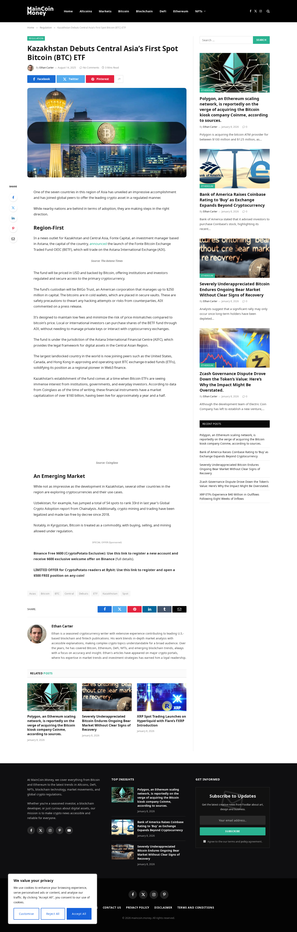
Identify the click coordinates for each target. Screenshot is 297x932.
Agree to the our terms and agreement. (234, 841)
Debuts (83, 593)
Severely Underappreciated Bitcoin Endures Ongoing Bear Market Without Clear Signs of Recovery (106, 723)
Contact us (112, 907)
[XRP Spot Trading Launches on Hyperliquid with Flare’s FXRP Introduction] (161, 697)
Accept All (79, 914)
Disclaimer (163, 907)
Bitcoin (123, 11)
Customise (26, 914)
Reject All (53, 914)
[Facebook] (13, 197)
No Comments (91, 67)
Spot (125, 593)
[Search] (268, 11)
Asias (32, 593)
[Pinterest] (13, 228)
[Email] (13, 239)
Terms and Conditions (195, 907)
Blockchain (144, 11)
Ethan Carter (46, 67)
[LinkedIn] (13, 218)
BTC (57, 593)
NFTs (198, 11)
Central (69, 593)
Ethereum (180, 11)
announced (98, 243)
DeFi (163, 11)
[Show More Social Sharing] (119, 79)
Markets (105, 11)
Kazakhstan (110, 593)
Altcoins (86, 11)
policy (244, 841)
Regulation (36, 38)
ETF (95, 593)
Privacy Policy (138, 907)
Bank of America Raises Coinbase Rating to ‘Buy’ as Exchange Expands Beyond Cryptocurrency (233, 200)
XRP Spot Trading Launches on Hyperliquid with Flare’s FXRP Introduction (161, 720)
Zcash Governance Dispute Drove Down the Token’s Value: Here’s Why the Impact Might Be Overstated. (233, 382)
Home (68, 11)
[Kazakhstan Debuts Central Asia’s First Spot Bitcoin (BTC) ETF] (106, 132)
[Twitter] (13, 208)
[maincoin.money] (40, 11)
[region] (52, 899)
